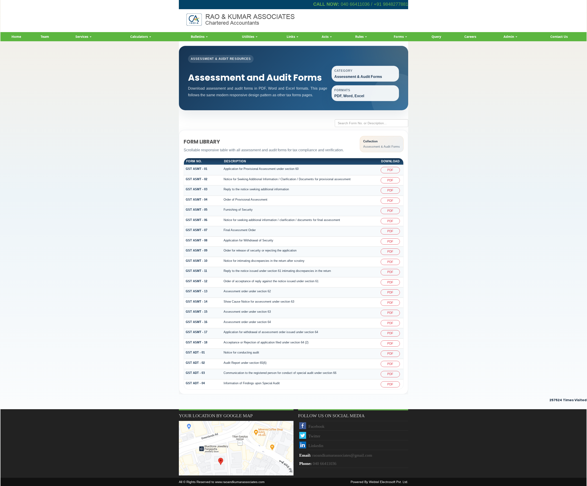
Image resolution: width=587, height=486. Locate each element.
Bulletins (198, 36)
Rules (360, 36)
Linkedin (315, 445)
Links (291, 36)
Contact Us (559, 36)
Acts (325, 36)
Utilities (248, 36)
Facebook (316, 426)
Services (82, 36)
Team (45, 36)
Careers (470, 36)
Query (436, 36)
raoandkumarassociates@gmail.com (342, 455)
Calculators (139, 36)
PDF (390, 170)
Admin (509, 36)
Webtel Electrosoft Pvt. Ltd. (388, 482)
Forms (399, 36)
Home (16, 36)
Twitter (314, 436)
